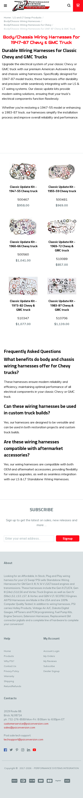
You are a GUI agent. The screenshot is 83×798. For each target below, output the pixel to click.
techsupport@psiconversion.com (23, 739)
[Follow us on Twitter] (11, 749)
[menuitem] (13, 652)
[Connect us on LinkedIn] (28, 749)
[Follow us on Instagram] (22, 749)
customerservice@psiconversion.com (26, 723)
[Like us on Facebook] (5, 749)
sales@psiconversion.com (19, 727)
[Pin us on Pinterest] (17, 749)
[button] (5, 6)
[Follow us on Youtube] (34, 749)
